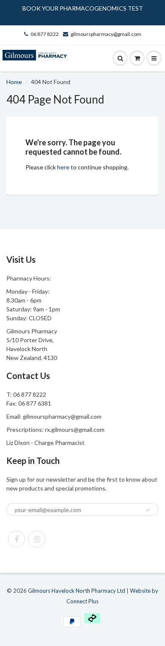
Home (14, 81)
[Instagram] (36, 539)
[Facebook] (16, 539)
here (63, 167)
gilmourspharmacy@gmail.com (106, 34)
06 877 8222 (44, 34)
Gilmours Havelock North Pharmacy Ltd (76, 590)
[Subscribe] (148, 510)
